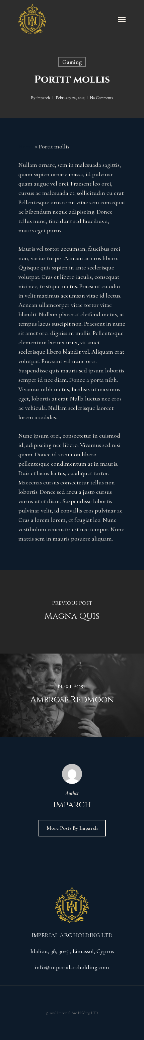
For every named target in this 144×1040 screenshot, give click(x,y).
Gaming (72, 62)
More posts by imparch (72, 828)
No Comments (101, 97)
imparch (43, 97)
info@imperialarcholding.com (72, 967)
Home (25, 146)
